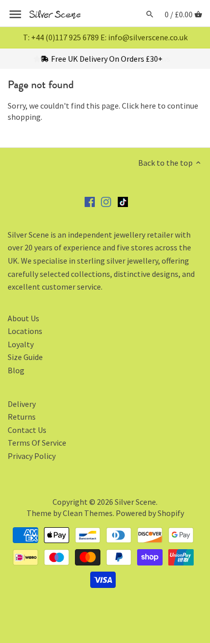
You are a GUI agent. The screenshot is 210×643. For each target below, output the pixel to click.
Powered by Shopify (150, 513)
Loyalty (21, 344)
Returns (22, 416)
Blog (16, 370)
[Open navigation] (15, 14)
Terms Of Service (37, 443)
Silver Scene (135, 502)
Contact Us (27, 430)
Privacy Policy (32, 456)
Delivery (22, 404)
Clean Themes (88, 513)
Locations (25, 331)
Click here (139, 105)
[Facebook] (90, 201)
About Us (23, 318)
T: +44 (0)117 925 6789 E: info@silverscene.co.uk (105, 37)
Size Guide (25, 357)
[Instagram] (106, 201)
